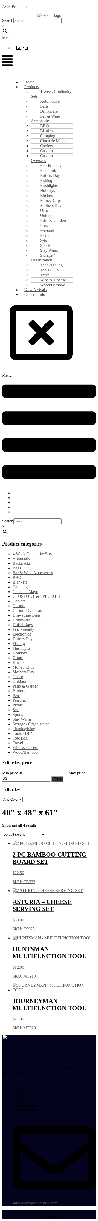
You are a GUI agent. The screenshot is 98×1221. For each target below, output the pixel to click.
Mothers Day (23, 672)
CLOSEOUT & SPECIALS (36, 596)
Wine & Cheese (25, 747)
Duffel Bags (23, 624)
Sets (16, 710)
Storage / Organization (43, 257)
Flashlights (21, 648)
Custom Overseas (42, 158)
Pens (16, 695)
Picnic (18, 705)
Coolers (19, 601)
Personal (20, 700)
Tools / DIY (22, 733)
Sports (18, 714)
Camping (20, 587)
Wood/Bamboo (25, 752)
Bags (17, 568)
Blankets (20, 582)
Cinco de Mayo (25, 591)
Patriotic (19, 691)
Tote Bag (20, 738)
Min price (10, 773)
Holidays (20, 653)
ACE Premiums (15, 6)
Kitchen (19, 662)
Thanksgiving (24, 728)
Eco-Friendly (23, 629)
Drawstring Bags (27, 615)
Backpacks (22, 563)
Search (7, 20)
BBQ (17, 577)
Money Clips (23, 667)
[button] (15, 37)
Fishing (19, 643)
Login (22, 47)
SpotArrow (49, 1216)
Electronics (22, 634)
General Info (34, 294)
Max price (76, 773)
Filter (57, 779)
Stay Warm (22, 719)
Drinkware (21, 620)
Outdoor (19, 681)
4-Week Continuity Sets (51, 93)
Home (18, 658)
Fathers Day (23, 639)
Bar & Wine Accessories (45, 118)
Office (18, 676)
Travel (18, 743)
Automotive (22, 558)
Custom (19, 606)
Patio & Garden (25, 686)
